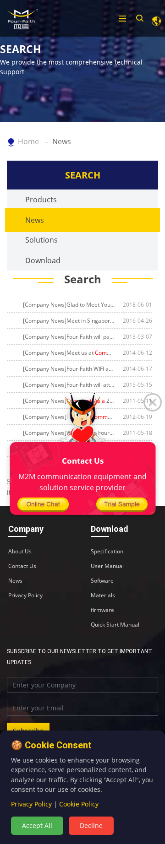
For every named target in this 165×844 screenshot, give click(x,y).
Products (41, 200)
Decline (91, 825)
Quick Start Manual (115, 625)
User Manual (107, 566)
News (61, 141)
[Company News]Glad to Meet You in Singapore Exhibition (69, 304)
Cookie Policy (79, 804)
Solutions (41, 240)
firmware (102, 610)
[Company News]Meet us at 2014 (69, 353)
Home (28, 141)
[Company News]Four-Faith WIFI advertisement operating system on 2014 (69, 369)
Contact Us (22, 566)
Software (102, 581)
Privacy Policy (25, 595)
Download (42, 260)
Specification (107, 551)
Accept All (37, 825)
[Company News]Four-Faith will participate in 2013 (69, 337)
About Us (20, 551)
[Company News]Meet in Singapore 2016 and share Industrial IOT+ (69, 321)
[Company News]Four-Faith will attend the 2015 (69, 385)
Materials (103, 595)
